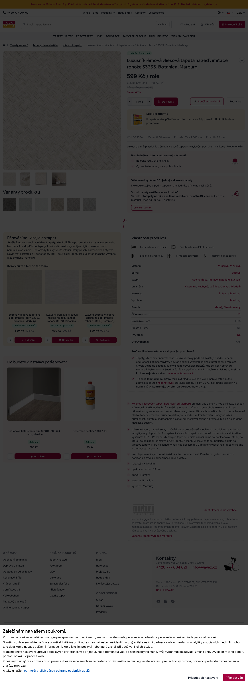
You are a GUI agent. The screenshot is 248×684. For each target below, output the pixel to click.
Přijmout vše (234, 677)
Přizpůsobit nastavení (203, 677)
